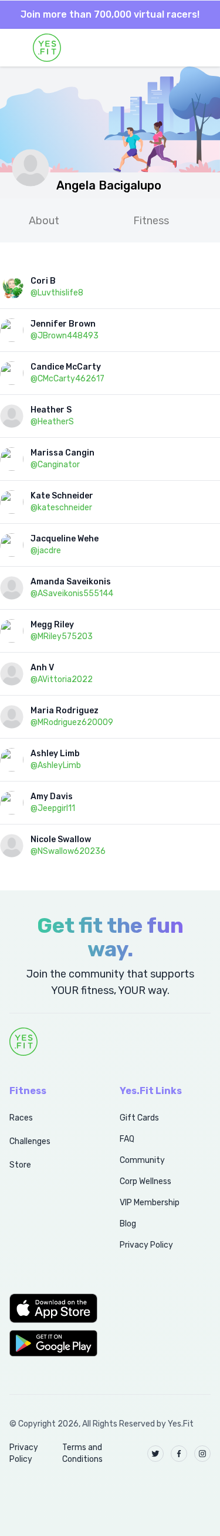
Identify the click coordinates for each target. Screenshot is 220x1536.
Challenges (29, 1141)
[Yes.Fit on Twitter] (155, 1453)
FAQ (127, 1139)
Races (21, 1118)
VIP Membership (150, 1203)
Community (142, 1160)
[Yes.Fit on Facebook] (179, 1453)
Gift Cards (139, 1118)
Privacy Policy (146, 1245)
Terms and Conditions (82, 1453)
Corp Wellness (145, 1181)
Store (20, 1165)
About (44, 220)
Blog (128, 1224)
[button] (51, 1308)
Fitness (151, 220)
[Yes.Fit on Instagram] (202, 1453)
